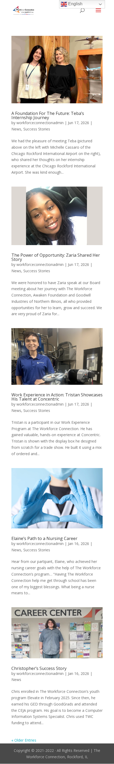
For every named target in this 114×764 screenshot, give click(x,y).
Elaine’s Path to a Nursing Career (44, 538)
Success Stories (36, 129)
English (74, 4)
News (16, 129)
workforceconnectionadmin (40, 122)
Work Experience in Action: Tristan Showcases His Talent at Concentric (57, 397)
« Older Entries (23, 740)
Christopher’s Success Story (39, 668)
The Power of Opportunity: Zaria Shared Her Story (55, 257)
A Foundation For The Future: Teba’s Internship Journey (47, 115)
